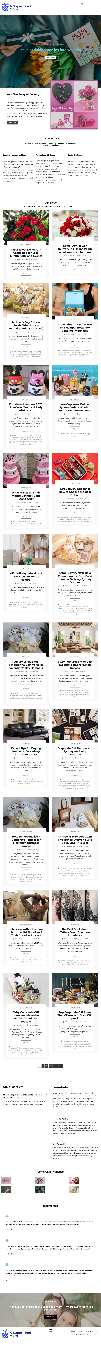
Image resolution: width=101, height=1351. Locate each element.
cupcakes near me (64, 435)
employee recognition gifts (72, 783)
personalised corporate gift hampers (68, 787)
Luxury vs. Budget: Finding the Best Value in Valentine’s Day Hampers (26, 665)
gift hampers (20, 606)
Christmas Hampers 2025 (82, 870)
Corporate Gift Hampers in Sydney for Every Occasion (75, 751)
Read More (26, 274)
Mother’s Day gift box (71, 356)
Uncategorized (26, 743)
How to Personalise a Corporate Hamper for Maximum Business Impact (26, 841)
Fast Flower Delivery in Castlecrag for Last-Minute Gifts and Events (26, 252)
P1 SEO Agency (82, 1334)
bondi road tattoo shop (17, 960)
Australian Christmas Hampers (82, 868)
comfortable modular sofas (82, 690)
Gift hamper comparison (28, 695)
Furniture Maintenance (20, 780)
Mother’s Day (75, 319)
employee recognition (70, 1044)
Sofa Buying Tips (28, 781)
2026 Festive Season (18, 436)
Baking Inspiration (75, 399)
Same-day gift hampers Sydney (74, 612)
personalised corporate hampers (30, 880)
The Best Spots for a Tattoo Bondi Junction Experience (75, 932)
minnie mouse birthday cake (32, 521)
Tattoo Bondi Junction (81, 964)
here (84, 1104)
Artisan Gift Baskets (30, 436)
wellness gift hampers (77, 789)
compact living (63, 692)
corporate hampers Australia (28, 439)
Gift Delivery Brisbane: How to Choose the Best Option (75, 492)
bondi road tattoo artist (35, 958)
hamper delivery (67, 521)
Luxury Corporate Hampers (82, 785)
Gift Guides (26, 568)
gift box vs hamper (75, 350)
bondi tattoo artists (30, 960)
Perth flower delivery (36, 354)
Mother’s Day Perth (23, 354)
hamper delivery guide (64, 352)
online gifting (77, 521)
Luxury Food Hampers (25, 443)
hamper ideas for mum (78, 352)
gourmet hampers (68, 785)
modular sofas (75, 657)
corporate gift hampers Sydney (69, 605)
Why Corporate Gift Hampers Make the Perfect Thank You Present (26, 1017)
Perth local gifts (35, 356)
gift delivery (12, 606)
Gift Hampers (26, 399)
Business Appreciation (26, 1007)
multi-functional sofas (65, 694)
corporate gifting (27, 604)
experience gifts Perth (35, 351)
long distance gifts (72, 354)
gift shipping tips (86, 350)
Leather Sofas (18, 781)
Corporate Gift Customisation (33, 876)
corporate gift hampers (75, 1043)
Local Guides (26, 317)
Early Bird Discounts (19, 441)
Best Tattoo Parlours (26, 924)
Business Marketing (26, 831)
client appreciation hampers (28, 1047)
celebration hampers (15, 604)
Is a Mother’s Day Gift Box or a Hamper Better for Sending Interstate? (75, 327)
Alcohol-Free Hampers (66, 868)
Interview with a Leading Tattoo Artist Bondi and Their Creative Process (26, 932)
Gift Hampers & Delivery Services (74, 568)
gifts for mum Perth (15, 353)
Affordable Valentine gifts (20, 693)
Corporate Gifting (75, 743)
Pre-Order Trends (37, 443)
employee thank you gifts (22, 1050)
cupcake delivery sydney (67, 433)
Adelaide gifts (16, 602)
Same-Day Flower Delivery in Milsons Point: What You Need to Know (75, 249)
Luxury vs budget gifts (22, 697)
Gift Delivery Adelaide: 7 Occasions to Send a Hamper (26, 576)
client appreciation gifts (69, 780)
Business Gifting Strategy (34, 874)
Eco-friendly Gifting (31, 441)
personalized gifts (86, 521)
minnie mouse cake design (18, 523)
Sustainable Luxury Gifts (26, 445)
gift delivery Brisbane (81, 519)
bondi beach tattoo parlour (20, 958)
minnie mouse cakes (19, 525)
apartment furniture (67, 690)
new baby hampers (30, 606)
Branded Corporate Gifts (19, 874)
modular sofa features (74, 692)
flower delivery (70, 519)
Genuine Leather (32, 780)
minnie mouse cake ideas (34, 523)
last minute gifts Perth (27, 353)
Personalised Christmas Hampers (69, 873)
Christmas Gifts (75, 831)
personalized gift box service (46, 163)
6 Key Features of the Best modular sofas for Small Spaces (75, 665)
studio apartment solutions (78, 696)
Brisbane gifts (73, 518)
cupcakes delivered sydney (83, 433)
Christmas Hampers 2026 (27, 437)
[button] (82, 4)
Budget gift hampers (35, 693)
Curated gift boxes (15, 695)
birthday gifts (64, 518)
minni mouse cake (18, 521)
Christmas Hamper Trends (67, 870)
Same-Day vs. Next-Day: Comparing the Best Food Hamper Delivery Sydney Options (75, 577)
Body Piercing (75, 924)
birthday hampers (36, 602)
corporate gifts (81, 518)
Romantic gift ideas (15, 698)
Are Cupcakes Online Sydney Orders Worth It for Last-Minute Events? (75, 407)
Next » (58, 1066)
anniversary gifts (25, 602)
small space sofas (77, 694)
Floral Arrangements (26, 245)
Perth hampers (26, 356)
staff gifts (75, 1046)
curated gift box (64, 350)
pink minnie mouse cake (32, 525)
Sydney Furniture (29, 783)
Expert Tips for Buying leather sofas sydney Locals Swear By (26, 751)
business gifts (15, 1047)
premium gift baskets (35, 1052)
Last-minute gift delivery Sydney (72, 608)
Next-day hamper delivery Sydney (73, 610)
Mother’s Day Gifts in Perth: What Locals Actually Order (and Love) (26, 325)
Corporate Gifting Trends (66, 872)
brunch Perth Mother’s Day (20, 351)
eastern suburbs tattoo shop (30, 960)
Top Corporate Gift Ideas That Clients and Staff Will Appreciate (75, 1015)
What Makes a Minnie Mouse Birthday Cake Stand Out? (26, 495)
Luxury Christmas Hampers (82, 872)
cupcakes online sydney (77, 435)
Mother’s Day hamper (84, 356)
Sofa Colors (36, 781)
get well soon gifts (37, 604)
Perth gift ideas (16, 356)
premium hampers (35, 697)
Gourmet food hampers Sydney (72, 607)
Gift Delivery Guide (75, 484)
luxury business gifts (36, 1050)
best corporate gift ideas (70, 1041)
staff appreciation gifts (26, 1054)
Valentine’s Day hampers (28, 698)
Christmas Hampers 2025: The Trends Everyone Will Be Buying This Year (75, 839)
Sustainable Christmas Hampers (77, 875)
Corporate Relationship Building (19, 877)
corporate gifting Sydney (72, 781)
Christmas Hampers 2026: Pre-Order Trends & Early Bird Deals (26, 407)
